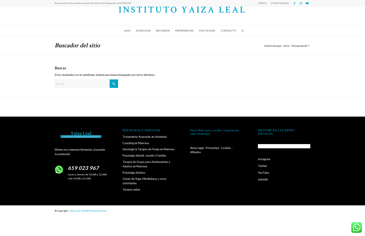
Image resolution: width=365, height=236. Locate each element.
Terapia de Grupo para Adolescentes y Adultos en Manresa (146, 164)
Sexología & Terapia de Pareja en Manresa (148, 149)
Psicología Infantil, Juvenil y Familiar (144, 155)
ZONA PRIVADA (280, 3)
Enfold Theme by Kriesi (94, 210)
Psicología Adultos (134, 172)
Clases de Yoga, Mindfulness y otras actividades (144, 181)
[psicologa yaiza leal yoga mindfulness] (183, 16)
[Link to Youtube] (307, 3)
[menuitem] (262, 3)
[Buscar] (241, 30)
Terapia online (131, 189)
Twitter (262, 166)
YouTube (263, 172)
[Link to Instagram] (301, 3)
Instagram (264, 159)
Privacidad (212, 148)
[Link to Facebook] (294, 3)
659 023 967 (83, 168)
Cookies (226, 148)
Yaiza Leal (74, 210)
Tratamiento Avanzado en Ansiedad (145, 136)
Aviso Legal (197, 148)
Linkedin (263, 179)
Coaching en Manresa (136, 143)
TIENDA (262, 3)
